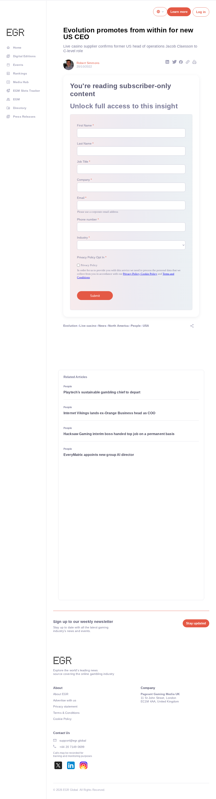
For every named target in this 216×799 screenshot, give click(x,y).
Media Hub (21, 82)
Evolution (70, 325)
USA (146, 325)
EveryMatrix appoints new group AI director (98, 455)
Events (18, 64)
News (102, 325)
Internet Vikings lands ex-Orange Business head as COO (109, 413)
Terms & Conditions (66, 712)
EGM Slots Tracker (26, 90)
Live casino (87, 325)
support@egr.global (72, 740)
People (136, 325)
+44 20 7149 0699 (71, 747)
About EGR (60, 694)
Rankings (20, 73)
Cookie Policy (62, 719)
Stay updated (196, 623)
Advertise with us (64, 700)
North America (118, 325)
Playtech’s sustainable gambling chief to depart (101, 392)
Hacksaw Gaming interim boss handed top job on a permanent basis (118, 434)
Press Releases (24, 116)
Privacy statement (65, 706)
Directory (19, 108)
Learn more (179, 11)
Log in (201, 12)
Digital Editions (24, 56)
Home (17, 47)
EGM (16, 99)
